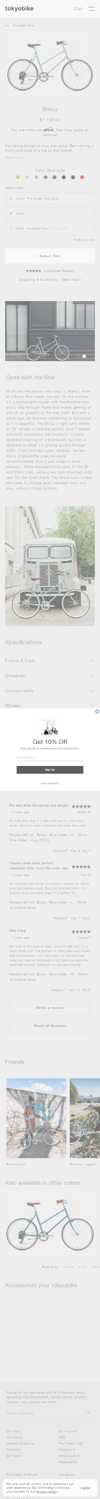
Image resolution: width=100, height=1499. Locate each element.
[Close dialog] (97, 711)
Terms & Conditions (50, 784)
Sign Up (50, 769)
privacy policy (47, 1491)
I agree (85, 1487)
